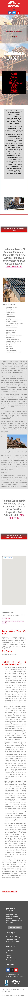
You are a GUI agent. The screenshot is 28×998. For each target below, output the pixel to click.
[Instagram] (18, 13)
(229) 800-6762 (14, 266)
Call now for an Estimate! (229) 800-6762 (16, 82)
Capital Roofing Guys (9, 892)
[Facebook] (10, 13)
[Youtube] (16, 970)
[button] (14, 9)
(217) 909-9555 (6, 618)
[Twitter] (14, 13)
